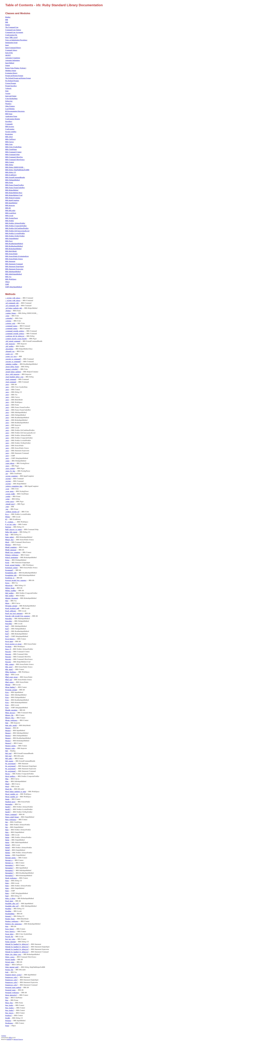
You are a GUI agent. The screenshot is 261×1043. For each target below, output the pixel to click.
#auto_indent (9, 537)
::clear (7, 316)
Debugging (9, 101)
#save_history (9, 929)
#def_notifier (9, 593)
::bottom (8, 311)
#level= (7, 774)
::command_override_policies (14, 331)
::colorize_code (10, 323)
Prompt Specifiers (11, 86)
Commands (9, 124)
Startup (7, 25)
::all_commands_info (12, 303)
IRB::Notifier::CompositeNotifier (16, 226)
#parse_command (11, 814)
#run (6, 926)
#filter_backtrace (10, 672)
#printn (7, 852)
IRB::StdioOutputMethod (13, 274)
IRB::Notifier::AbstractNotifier (15, 223)
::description (9, 349)
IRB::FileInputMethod (12, 180)
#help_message (10, 713)
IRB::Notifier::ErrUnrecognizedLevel (17, 231)
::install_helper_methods (13, 372)
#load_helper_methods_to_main (15, 791)
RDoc (10, 1037)
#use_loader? (9, 1010)
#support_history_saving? (13, 975)
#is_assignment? (10, 763)
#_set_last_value (10, 524)
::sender (7, 496)
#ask (6, 534)
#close (7, 560)
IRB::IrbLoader (10, 210)
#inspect (8, 728)
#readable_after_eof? (12, 903)
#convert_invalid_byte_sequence (15, 580)
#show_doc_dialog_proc (13, 954)
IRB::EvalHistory (11, 175)
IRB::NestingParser (11, 218)
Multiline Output (10, 70)
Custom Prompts (10, 83)
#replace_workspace (11, 921)
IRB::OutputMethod (11, 238)
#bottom (8, 545)
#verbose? (8, 1015)
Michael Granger (18, 1039)
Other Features (10, 106)
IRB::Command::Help (12, 154)
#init (6, 723)
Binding (8, 17)
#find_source (9, 682)
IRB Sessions (9, 126)
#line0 (7, 784)
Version (7, 93)
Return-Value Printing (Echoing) (15, 68)
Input (7, 45)
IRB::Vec (8, 277)
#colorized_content (11, 567)
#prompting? (9, 865)
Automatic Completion (12, 58)
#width (7, 1018)
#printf (7, 845)
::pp (6, 473)
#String (7, 517)
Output (7, 65)
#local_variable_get (11, 794)
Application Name (11, 116)
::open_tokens (9, 463)
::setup (7, 499)
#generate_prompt (11, 690)
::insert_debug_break (12, 366)
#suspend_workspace (12, 992)
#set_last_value (10, 939)
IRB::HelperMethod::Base (13, 193)
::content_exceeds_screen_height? (16, 338)
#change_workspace (11, 555)
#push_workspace (11, 878)
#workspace (9, 1023)
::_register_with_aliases (12, 298)
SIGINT (8, 55)
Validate (3, 1036)
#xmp (7, 1025)
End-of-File (9, 53)
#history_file (9, 715)
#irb (6, 751)
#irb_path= (8, 758)
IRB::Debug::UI (10, 172)
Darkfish (9, 1039)
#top (6, 1000)
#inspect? (8, 743)
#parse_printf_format (12, 817)
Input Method (9, 63)
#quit (7, 896)
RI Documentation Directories (15, 111)
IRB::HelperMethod (11, 190)
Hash (11, 37)
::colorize (8, 321)
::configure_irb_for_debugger (14, 336)
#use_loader (9, 1005)
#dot (6, 601)
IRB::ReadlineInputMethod (14, 243)
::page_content (10, 468)
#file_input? (9, 669)
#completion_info (11, 573)
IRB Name (8, 114)
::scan (7, 489)
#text (6, 997)
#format (7, 685)
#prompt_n (8, 860)
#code (7, 562)
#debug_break (9, 588)
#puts (7, 880)
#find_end (8, 679)
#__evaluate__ (10, 522)
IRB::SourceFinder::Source (14, 259)
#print (7, 835)
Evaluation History (11, 73)
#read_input (9, 901)
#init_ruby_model (11, 725)
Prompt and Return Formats (14, 75)
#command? (9, 570)
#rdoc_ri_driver (10, 898)
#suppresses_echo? (11, 977)
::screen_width (10, 494)
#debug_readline (10, 590)
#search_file (9, 936)
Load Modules (10, 109)
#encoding (8, 618)
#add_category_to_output (13, 529)
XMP (7, 284)
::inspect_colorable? (11, 369)
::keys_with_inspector (12, 374)
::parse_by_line (10, 471)
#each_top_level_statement (14, 613)
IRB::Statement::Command (14, 264)
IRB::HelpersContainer (12, 198)
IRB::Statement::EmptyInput (14, 266)
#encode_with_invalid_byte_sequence (17, 616)
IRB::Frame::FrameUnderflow (15, 187)
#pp (6, 822)
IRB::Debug (9, 165)
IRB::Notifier (9, 221)
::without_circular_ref (12, 512)
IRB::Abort (9, 137)
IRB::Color (9, 144)
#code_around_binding (12, 565)
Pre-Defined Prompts (12, 81)
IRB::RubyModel (11, 251)
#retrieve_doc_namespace (13, 924)
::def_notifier (9, 346)
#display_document (11, 598)
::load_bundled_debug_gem (14, 377)
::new (7, 384)
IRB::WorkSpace (10, 279)
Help (6, 91)
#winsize (8, 1020)
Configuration (9, 129)
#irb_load (8, 753)
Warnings (8, 103)
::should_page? (10, 504)
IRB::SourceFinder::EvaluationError (17, 256)
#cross (7, 583)
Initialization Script (11, 42)
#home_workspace (11, 720)
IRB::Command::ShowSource (15, 159)
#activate (8, 527)
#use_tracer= (9, 1013)
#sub (6, 972)
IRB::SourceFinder (11, 254)
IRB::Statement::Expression (14, 269)
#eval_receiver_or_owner (13, 644)
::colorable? (9, 318)
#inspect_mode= (10, 746)
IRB (6, 20)
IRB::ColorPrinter (11, 149)
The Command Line (11, 27)
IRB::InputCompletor (12, 200)
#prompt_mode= (10, 858)
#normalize (8, 804)
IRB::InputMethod (11, 203)
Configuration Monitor (12, 119)
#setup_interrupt (10, 942)
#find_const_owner (11, 677)
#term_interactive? (11, 995)
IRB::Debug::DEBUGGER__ (15, 167)
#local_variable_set (11, 796)
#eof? (7, 626)
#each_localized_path (12, 608)
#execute (8, 651)
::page (7, 466)
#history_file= (9, 718)
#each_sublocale (10, 611)
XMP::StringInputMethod (13, 287)
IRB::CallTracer (10, 139)
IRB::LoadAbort (10, 213)
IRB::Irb (8, 208)
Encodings (8, 121)
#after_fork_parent (11, 532)
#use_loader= (9, 1008)
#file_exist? (9, 667)
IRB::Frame (9, 182)
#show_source (9, 957)
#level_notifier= (10, 776)
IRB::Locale (9, 215)
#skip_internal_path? (12, 967)
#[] (6, 519)
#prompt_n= (9, 863)
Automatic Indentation (12, 60)
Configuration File (11, 35)
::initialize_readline (11, 364)
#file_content (9, 664)
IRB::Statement (10, 261)
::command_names (11, 326)
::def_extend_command (12, 341)
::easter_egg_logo (11, 356)
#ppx (7, 830)
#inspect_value (10, 748)
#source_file (9, 969)
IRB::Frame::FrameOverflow (14, 185)
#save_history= (10, 931)
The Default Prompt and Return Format (18, 78)
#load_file (8, 789)
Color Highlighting (11, 98)
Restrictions (9, 134)
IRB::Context (9, 162)
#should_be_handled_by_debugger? (17, 944)
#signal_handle (10, 959)
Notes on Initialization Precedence (16, 40)
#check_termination (11, 557)
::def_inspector (10, 344)
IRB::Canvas (9, 142)
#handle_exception (11, 710)
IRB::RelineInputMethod (13, 249)
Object (7, 282)
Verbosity (8, 88)
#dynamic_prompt (11, 606)
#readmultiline (9, 914)
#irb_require (9, 761)
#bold (7, 542)
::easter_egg (9, 354)
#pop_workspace (10, 819)
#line (6, 779)
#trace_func (9, 1003)
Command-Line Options (13, 30)
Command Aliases (11, 50)
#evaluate (8, 646)
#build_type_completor (12, 552)
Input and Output (10, 96)
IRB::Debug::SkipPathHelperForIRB (17, 170)
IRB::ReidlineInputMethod (14, 246)
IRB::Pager (9, 241)
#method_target (10, 802)
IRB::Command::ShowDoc (14, 157)
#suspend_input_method (13, 987)
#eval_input (9, 641)
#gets (7, 692)
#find (7, 674)
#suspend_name (10, 990)
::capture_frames (10, 313)
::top (6, 509)
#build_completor (11, 547)
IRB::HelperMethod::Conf (13, 195)
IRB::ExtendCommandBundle (15, 177)
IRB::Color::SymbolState (13, 147)
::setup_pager (9, 501)
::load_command (10, 379)
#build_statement (10, 550)
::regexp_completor (11, 476)
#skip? (7, 964)
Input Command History (13, 48)
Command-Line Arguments (14, 32)
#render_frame (10, 919)
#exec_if (8, 649)
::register (8, 478)
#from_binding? (10, 687)
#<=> (7, 514)
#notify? (8, 807)
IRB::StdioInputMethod (13, 271)
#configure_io (9, 578)
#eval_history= (10, 639)
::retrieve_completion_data (13, 486)
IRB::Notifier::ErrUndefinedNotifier (17, 228)
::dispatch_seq (9, 351)
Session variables (10, 131)
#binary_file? (9, 539)
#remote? (8, 916)
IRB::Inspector (10, 205)
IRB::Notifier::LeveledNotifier (15, 233)
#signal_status (9, 962)
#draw (7, 603)
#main (7, 799)
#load (7, 786)
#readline (8, 908)
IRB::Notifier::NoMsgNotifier (15, 236)
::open (7, 461)
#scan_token (9, 934)
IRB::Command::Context (13, 152)
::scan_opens (9, 491)
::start (7, 506)
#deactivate (9, 585)
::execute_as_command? (13, 359)
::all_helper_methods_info (13, 308)
